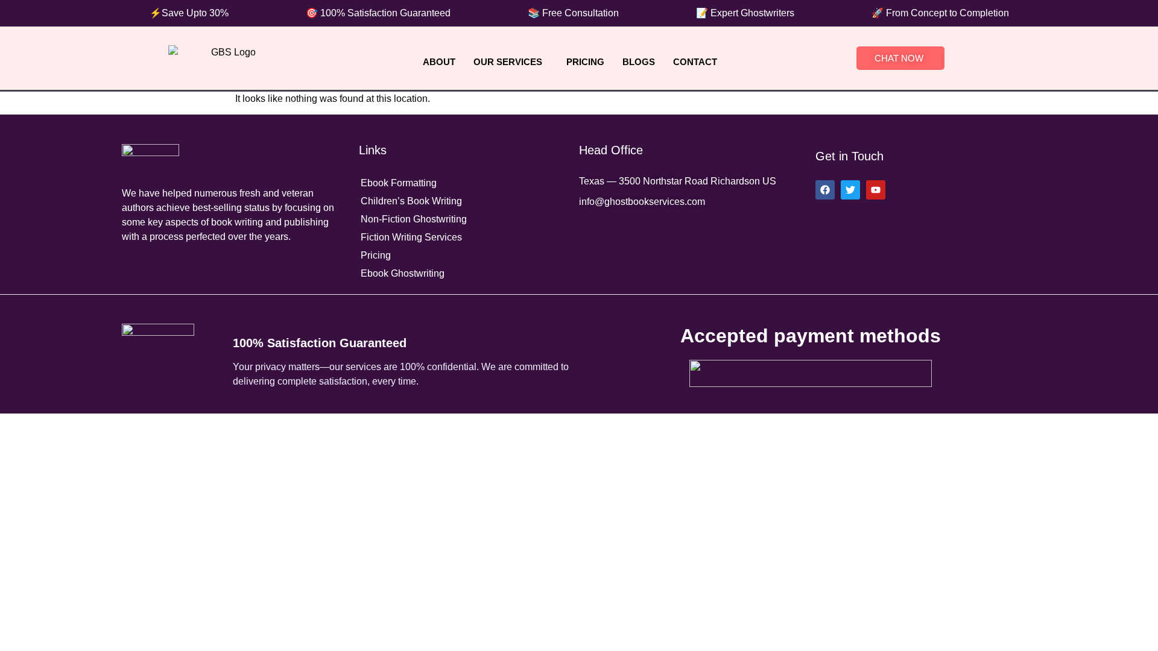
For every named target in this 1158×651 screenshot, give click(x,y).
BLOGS (638, 62)
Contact (695, 62)
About (439, 62)
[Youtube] (875, 190)
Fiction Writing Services (411, 237)
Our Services (507, 62)
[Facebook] (825, 190)
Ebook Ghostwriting (403, 273)
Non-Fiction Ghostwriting (414, 219)
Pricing (585, 62)
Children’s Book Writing (411, 201)
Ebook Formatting (399, 183)
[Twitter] (850, 190)
